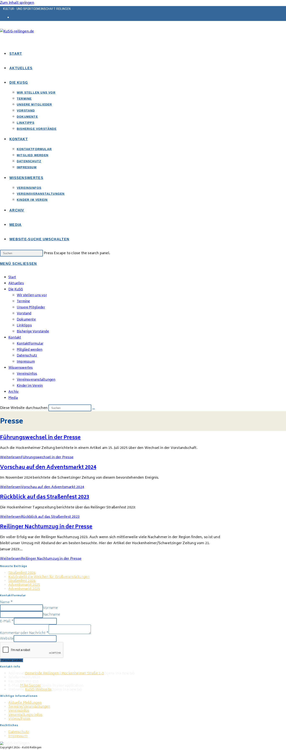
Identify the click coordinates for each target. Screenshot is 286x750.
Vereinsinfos (18, 711)
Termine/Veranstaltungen (29, 707)
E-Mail (7, 621)
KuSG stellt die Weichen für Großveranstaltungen (48, 577)
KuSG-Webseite (38, 690)
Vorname (50, 608)
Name (6, 602)
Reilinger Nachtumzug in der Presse (46, 527)
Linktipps (24, 326)
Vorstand (24, 314)
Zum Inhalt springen (17, 3)
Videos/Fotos (19, 719)
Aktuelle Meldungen (25, 703)
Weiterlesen (36, 457)
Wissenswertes (20, 368)
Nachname (51, 615)
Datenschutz (27, 356)
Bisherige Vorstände (33, 332)
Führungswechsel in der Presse (40, 437)
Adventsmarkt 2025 (24, 585)
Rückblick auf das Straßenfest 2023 (44, 497)
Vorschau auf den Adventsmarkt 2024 (48, 467)
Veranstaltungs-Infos (25, 715)
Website (7, 639)
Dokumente (26, 320)
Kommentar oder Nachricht (24, 633)
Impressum (26, 362)
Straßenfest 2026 (22, 573)
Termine (23, 301)
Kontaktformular (30, 344)
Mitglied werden (29, 350)
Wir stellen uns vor (32, 295)
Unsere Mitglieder (31, 308)
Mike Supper (30, 686)
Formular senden (11, 660)
